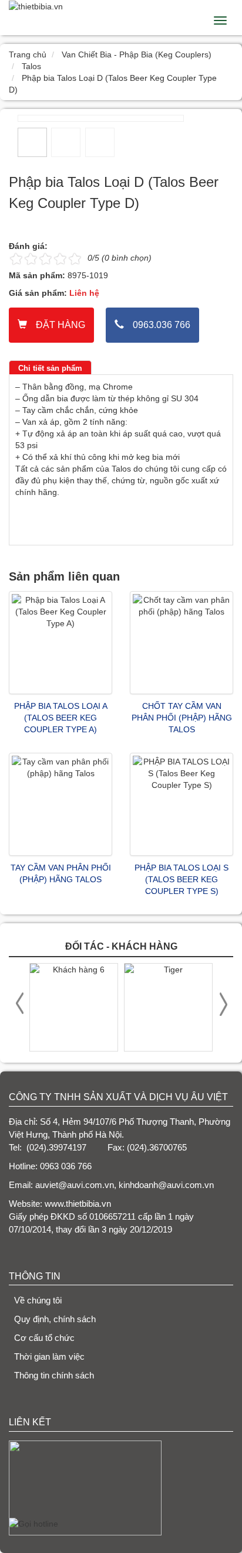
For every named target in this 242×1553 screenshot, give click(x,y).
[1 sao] (16, 258)
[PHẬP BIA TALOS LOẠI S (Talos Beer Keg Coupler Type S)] (181, 804)
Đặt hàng (60, 325)
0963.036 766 (161, 325)
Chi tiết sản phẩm (50, 368)
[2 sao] (23, 258)
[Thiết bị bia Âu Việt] (36, 6)
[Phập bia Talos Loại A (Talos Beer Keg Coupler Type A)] (60, 642)
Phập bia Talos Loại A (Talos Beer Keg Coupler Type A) (60, 717)
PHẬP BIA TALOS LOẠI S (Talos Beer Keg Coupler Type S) (181, 879)
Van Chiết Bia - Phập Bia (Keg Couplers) (136, 54)
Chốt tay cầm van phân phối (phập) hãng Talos (182, 717)
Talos (31, 66)
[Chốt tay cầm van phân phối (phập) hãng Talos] (181, 642)
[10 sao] (10, 258)
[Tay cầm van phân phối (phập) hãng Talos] (60, 804)
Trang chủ (27, 54)
